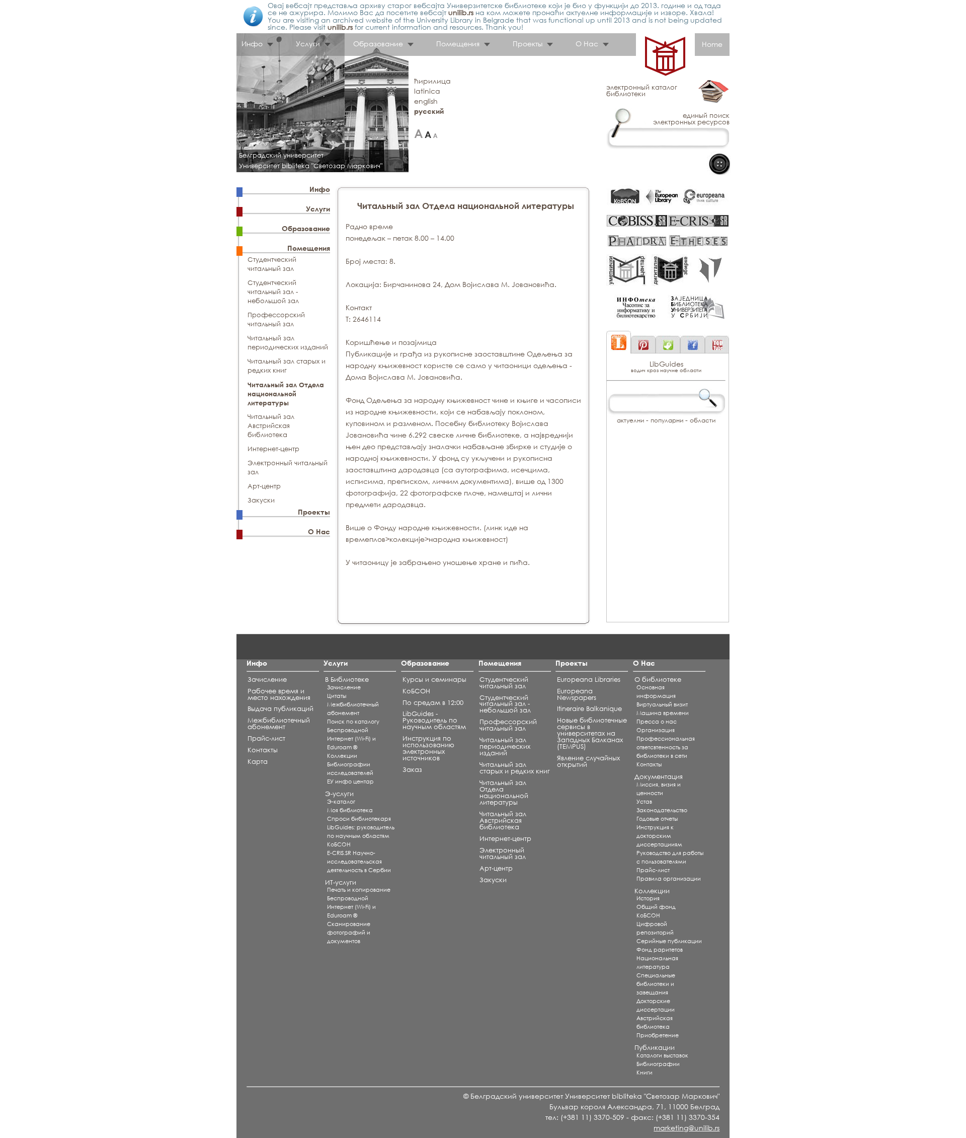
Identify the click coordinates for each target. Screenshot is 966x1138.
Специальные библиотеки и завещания (655, 984)
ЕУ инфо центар (350, 781)
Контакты (263, 750)
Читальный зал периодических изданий (288, 342)
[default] (428, 133)
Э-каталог (341, 802)
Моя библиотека (350, 810)
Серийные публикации (669, 941)
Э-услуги (339, 794)
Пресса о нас (656, 722)
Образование (306, 228)
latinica (427, 91)
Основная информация (656, 691)
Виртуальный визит (662, 704)
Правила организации (668, 879)
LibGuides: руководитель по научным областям (360, 831)
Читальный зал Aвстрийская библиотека (271, 425)
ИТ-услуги (340, 882)
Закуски (261, 500)
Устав (644, 802)
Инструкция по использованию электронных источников (428, 748)
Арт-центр (264, 486)
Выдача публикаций (280, 708)
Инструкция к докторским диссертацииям (659, 835)
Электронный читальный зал (502, 853)
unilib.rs (460, 12)
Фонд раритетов (659, 950)
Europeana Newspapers (576, 694)
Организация (655, 730)
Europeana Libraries (588, 679)
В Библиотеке (347, 679)
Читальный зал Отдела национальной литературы (286, 394)
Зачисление (267, 679)
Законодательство (661, 810)
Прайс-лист (266, 738)
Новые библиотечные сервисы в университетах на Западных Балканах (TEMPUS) (592, 733)
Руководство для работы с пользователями (669, 857)
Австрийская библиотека (654, 1022)
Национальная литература (657, 962)
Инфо (319, 189)
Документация (658, 776)
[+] (418, 133)
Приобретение (657, 1035)
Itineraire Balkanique (589, 708)
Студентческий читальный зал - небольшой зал (273, 291)
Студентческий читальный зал (272, 264)
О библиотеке (657, 679)
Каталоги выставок (662, 1055)
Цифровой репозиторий (655, 928)
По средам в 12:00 (433, 702)
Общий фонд (656, 907)
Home (712, 44)
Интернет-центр (273, 449)
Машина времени (662, 713)
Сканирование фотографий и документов (348, 932)
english (426, 101)
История (648, 898)
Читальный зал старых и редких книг (287, 366)
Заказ (412, 769)
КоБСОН (339, 844)
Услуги (318, 208)
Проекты (314, 512)
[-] (435, 133)
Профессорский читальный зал (276, 319)
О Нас (319, 531)
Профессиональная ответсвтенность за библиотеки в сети (665, 747)
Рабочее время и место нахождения (279, 694)
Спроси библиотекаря (359, 819)
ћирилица (432, 81)
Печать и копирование (358, 890)
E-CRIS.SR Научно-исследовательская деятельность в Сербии (359, 861)
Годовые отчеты (657, 819)
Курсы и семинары (434, 679)
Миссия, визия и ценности (658, 788)
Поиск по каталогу (353, 722)
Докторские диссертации (655, 1005)
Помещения (308, 248)
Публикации (654, 1047)
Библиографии (658, 1064)
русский (429, 111)
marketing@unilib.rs (686, 1127)
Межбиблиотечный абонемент (279, 723)
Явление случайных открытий (588, 761)
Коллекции (342, 756)
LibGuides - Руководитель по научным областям (434, 720)
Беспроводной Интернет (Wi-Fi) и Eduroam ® (351, 738)
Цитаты (336, 696)
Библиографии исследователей (350, 768)
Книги (644, 1073)
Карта (258, 761)
